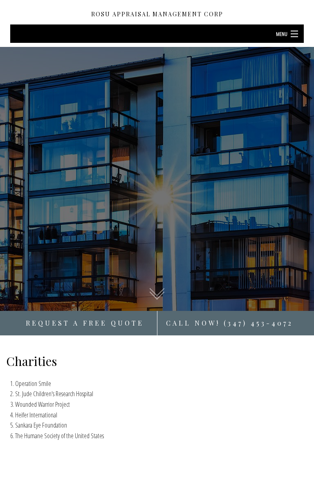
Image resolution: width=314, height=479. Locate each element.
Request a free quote (85, 323)
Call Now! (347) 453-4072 (229, 323)
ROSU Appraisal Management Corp (157, 14)
